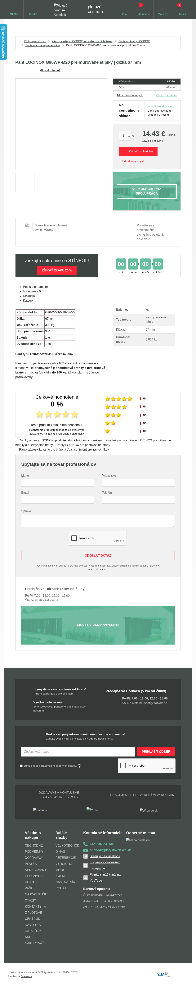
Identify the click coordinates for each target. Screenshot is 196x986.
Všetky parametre (166, 95)
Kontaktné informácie (102, 833)
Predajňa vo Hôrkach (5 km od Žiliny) (136, 691)
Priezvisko (109, 475)
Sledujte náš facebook (105, 856)
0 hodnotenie (50, 70)
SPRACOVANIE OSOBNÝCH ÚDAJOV (36, 876)
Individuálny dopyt (133, 161)
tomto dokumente (98, 569)
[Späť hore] (189, 979)
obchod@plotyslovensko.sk (108, 850)
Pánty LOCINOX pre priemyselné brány (83, 445)
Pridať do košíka (141, 151)
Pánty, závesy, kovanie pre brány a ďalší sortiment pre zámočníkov (64, 449)
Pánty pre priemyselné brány (42, 45)
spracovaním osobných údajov (57, 765)
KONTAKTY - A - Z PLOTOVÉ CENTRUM (36, 912)
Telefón (107, 492)
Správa (26, 511)
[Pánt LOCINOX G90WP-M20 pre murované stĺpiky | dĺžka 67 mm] (61, 124)
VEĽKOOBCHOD (67, 845)
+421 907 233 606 (102, 844)
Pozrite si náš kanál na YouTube (105, 877)
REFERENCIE (66, 857)
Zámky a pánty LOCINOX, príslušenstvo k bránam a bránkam (60, 440)
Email (25, 492)
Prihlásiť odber (156, 751)
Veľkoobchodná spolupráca (146, 191)
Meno (25, 475)
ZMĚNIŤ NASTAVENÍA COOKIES (65, 882)
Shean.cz (26, 976)
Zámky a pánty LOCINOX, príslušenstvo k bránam (82, 41)
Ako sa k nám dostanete (98, 625)
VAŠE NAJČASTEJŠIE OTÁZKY (36, 894)
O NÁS (60, 851)
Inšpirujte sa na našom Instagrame (105, 865)
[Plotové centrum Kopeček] (64, 9)
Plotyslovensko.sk (35, 41)
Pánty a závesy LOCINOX (134, 41)
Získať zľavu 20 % (57, 270)
